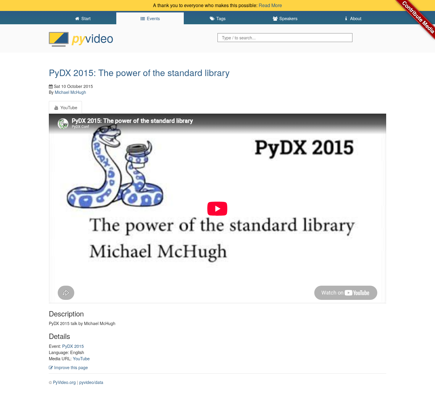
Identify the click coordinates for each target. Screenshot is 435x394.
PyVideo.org (64, 382)
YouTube (81, 358)
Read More (270, 5)
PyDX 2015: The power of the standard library (139, 72)
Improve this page (70, 367)
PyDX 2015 (73, 346)
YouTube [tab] (68, 107)
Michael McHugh (70, 92)
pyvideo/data (91, 382)
